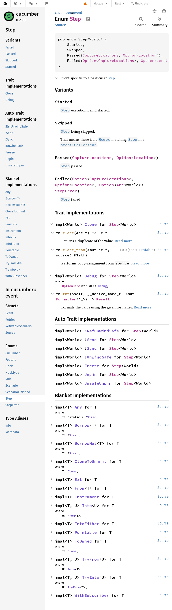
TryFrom (90, 559)
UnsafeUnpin (98, 383)
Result (103, 299)
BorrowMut (86, 443)
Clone (90, 224)
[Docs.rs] (5, 3)
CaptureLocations (100, 55)
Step (111, 77)
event (77, 12)
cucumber (27, 14)
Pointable (86, 532)
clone (68, 233)
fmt (66, 293)
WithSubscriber (92, 595)
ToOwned (83, 541)
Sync (92, 348)
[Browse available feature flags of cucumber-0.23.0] (47, 3)
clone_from (74, 249)
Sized (91, 417)
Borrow (82, 425)
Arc (120, 184)
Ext (78, 479)
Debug (90, 276)
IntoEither (87, 523)
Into (87, 505)
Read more (123, 240)
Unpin (90, 374)
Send (92, 339)
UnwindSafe (99, 357)
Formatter (66, 299)
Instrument (87, 496)
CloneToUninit (91, 461)
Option (129, 55)
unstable (146, 250)
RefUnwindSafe (103, 330)
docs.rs (98, 3)
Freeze (91, 365)
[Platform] (33, 3)
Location (148, 55)
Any (78, 407)
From (79, 488)
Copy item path (88, 19)
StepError (66, 190)
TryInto (90, 577)
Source (60, 25)
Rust (118, 3)
